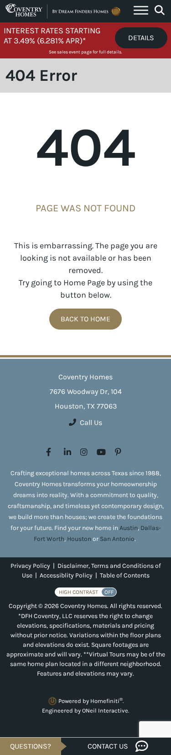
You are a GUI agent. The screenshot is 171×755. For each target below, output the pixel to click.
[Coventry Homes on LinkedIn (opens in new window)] (67, 452)
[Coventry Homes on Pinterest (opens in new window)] (118, 452)
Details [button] (141, 37)
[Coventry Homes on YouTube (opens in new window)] (101, 452)
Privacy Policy (30, 566)
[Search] (159, 10)
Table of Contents (125, 575)
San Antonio (117, 539)
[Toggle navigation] (141, 11)
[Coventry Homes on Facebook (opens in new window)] (48, 452)
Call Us (91, 422)
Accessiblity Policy (66, 575)
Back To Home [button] (85, 319)
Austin (128, 528)
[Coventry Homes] (64, 11)
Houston (79, 539)
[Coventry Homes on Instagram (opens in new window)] (84, 452)
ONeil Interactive (105, 710)
